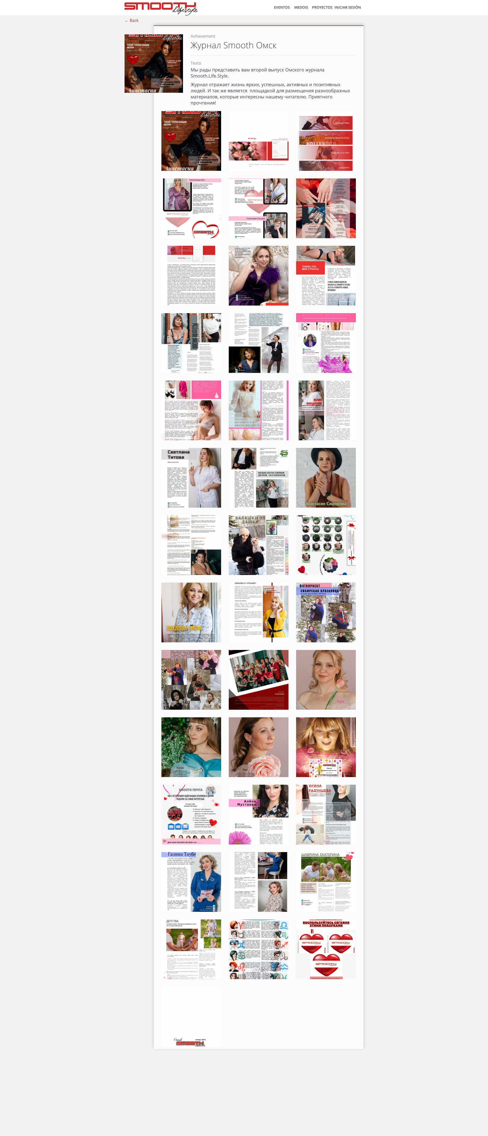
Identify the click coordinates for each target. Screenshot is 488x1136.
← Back (132, 20)
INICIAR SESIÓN (347, 7)
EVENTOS (282, 7)
